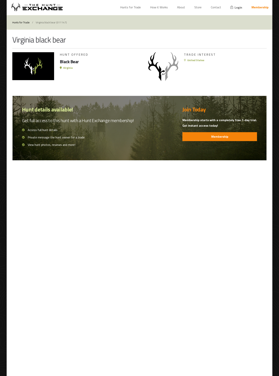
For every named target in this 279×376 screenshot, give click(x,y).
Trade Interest (200, 54)
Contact (216, 7)
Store (198, 7)
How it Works (159, 7)
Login (238, 7)
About (181, 7)
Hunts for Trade (130, 7)
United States (195, 60)
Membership (260, 7)
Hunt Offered (74, 54)
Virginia (68, 67)
